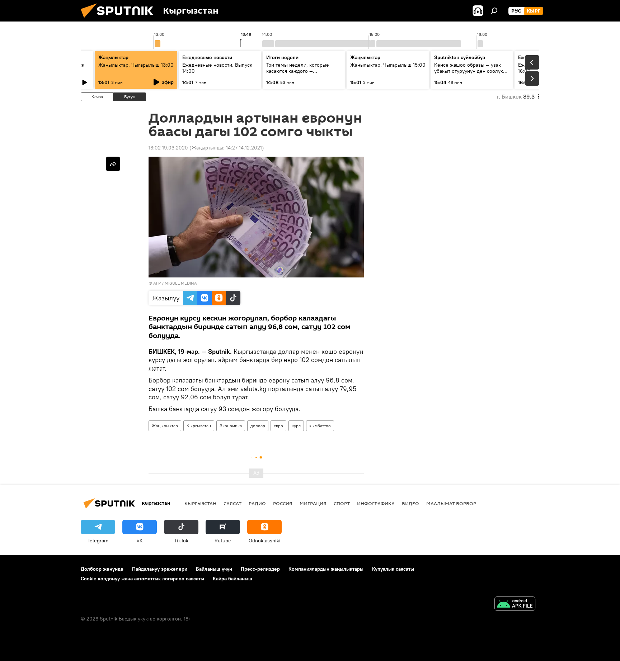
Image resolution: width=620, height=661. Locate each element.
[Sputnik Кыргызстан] (120, 19)
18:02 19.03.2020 (168, 147)
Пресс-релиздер (260, 569)
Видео (410, 503)
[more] (113, 164)
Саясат (232, 503)
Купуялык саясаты (393, 569)
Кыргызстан (199, 425)
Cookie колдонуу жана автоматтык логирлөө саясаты (142, 578)
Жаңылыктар (165, 425)
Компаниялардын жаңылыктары (325, 569)
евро (278, 425)
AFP (157, 283)
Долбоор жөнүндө (102, 569)
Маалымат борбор (451, 503)
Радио (257, 503)
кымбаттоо (320, 425)
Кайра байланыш (232, 578)
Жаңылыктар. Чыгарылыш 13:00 (136, 65)
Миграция (313, 503)
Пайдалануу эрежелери (159, 569)
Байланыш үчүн (214, 569)
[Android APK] (514, 604)
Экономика (231, 425)
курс (296, 425)
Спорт (342, 503)
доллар (257, 425)
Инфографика (376, 503)
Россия (282, 503)
